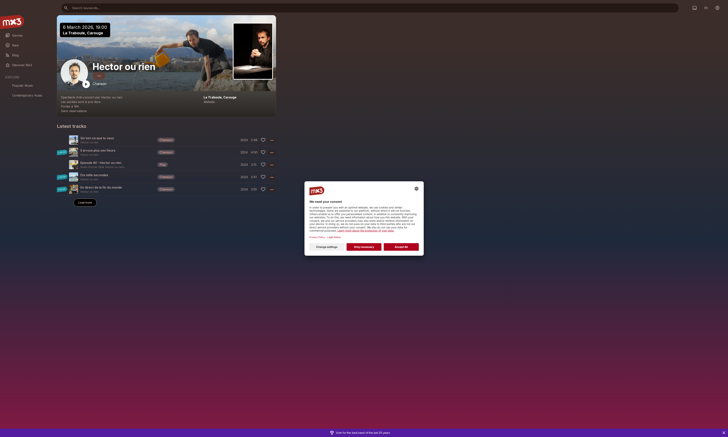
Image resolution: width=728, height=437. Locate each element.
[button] (166, 140)
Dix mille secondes (94, 175)
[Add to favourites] (263, 140)
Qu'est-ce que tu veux (97, 138)
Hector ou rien (124, 66)
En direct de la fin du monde (101, 187)
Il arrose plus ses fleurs (97, 150)
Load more (85, 202)
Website (209, 102)
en (706, 7)
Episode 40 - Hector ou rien (100, 163)
